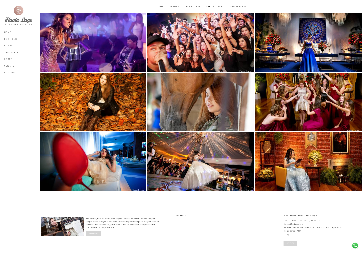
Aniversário (238, 6)
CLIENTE (9, 66)
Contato (290, 243)
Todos (160, 6)
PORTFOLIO (11, 39)
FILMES (8, 46)
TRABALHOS (11, 52)
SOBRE (8, 59)
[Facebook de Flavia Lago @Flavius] (284, 235)
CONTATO (9, 73)
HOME (7, 32)
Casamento (175, 6)
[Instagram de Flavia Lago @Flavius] (287, 235)
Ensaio (222, 6)
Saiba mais (93, 233)
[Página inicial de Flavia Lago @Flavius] (20, 15)
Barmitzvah (193, 6)
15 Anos (209, 6)
